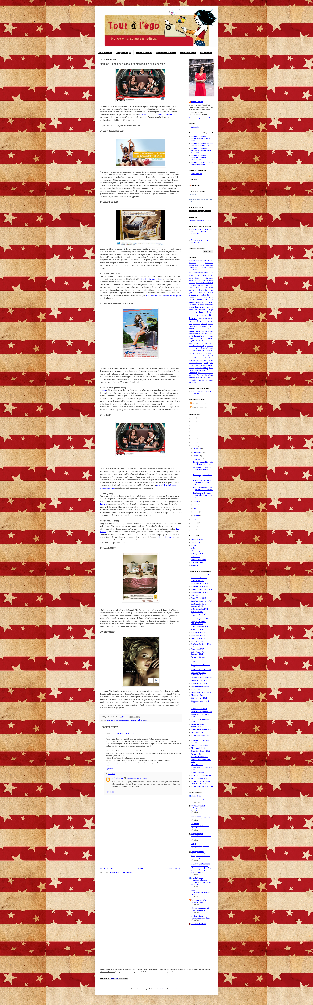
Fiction (196, 310)
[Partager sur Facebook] (137, 717)
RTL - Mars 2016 (197, 595)
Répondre (109, 769)
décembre (197, 449)
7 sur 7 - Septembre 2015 (200, 619)
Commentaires (197, 407)
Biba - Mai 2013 (197, 732)
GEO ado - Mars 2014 (199, 698)
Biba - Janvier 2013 (198, 748)
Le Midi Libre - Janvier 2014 (201, 712)
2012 (194, 526)
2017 (194, 439)
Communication (201, 283)
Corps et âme (209, 285)
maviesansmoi (196, 816)
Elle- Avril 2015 (197, 641)
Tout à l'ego (192, 194)
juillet (196, 501)
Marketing (196, 343)
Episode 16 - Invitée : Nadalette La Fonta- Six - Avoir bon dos (200, 157)
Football (202, 310)
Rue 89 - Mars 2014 (198, 689)
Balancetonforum (207, 267)
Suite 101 (194, 565)
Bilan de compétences (204, 270)
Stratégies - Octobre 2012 (200, 751)
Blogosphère (208, 272)
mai (195, 508)
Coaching (192, 283)
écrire (211, 297)
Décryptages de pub (123, 52)
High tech (192, 321)
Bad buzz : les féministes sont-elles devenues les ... (202, 495)
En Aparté (195, 824)
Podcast (203, 358)
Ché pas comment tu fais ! (200, 908)
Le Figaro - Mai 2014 (199, 683)
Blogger (178, 989)
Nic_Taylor (163, 989)
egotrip (200, 300)
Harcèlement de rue (205, 318)
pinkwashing (193, 358)
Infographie (196, 324)
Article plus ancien (174, 868)
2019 (194, 432)
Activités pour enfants (204, 260)
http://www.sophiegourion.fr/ (200, 220)
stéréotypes (193, 368)
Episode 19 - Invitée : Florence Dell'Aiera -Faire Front (200, 138)
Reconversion (208, 360)
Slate (193, 548)
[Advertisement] (140, 848)
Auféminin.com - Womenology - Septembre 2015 (200, 614)
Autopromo (193, 267)
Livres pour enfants (201, 338)
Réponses (111, 774)
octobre (197, 456)
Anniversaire (209, 263)
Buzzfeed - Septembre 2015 (201, 601)
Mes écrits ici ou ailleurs (201, 351)
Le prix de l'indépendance (200, 846)
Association (209, 265)
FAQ (205, 304)
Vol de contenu (207, 380)
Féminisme (133, 720)
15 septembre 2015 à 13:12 (137, 778)
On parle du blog (205, 353)
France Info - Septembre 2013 (202, 729)
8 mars (192, 260)
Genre (204, 315)
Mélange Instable (197, 852)
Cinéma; (210, 280)
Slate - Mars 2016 (197, 581)
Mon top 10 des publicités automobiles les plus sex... (202, 482)
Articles (195, 403)
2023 (194, 418)
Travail (211, 368)
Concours (209, 283)
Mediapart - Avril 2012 (199, 757)
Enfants (210, 302)
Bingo (190, 272)
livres (211, 336)
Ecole (205, 297)
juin (195, 505)
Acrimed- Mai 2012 (198, 754)
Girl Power (140, 720)
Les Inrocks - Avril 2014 (200, 686)
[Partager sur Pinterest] (139, 717)
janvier (196, 515)
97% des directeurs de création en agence (163, 296)
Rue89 (193, 545)
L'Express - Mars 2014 (199, 695)
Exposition (192, 305)
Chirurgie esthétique (201, 280)
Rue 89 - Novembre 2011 (200, 772)
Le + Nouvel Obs (197, 562)
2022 (194, 421)
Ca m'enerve (111, 720)
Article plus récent (107, 868)
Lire (206, 336)
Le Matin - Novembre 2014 (201, 670)
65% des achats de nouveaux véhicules (155, 115)
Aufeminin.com (196, 542)
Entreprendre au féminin (166, 52)
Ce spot (103, 390)
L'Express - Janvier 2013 (200, 745)
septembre (198, 459)
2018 (194, 435)
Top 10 (147, 720)
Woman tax (192, 382)
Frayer (193, 844)
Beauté (191, 270)
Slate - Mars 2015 (197, 649)
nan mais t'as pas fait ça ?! (200, 818)
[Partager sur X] (134, 717)
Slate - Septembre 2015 (199, 609)
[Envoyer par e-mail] (130, 717)
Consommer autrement (196, 285)
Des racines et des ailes (203, 292)
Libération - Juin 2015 (199, 635)
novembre (198, 452)
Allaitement (192, 263)
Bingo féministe (198, 272)
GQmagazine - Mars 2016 (200, 575)
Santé (206, 363)
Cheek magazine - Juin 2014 (201, 678)
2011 (194, 530)
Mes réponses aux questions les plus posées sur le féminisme (201, 232)
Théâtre (200, 368)
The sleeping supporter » (151, 279)
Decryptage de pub (122, 720)
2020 (194, 428)
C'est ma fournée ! (198, 806)
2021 (194, 425)
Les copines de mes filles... (200, 918)
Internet (204, 324)
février (196, 512)
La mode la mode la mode (204, 331)
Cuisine (191, 287)
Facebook (200, 305)
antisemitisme (193, 265)
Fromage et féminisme (144, 52)
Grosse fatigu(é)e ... (198, 910)
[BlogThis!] (132, 717)
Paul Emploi (208, 356)
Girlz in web (195, 557)
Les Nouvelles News (198, 560)
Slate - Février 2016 (198, 598)
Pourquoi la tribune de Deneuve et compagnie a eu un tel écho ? (201, 882)
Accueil (140, 868)
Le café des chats (197, 902)
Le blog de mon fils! (198, 900)
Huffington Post (197, 554)
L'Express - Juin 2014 (199, 680)
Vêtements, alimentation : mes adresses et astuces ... (202, 469)
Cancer (191, 278)
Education (192, 300)
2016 (194, 442)
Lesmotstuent (199, 336)
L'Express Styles (197, 539)
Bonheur (191, 275)
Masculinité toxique (199, 346)
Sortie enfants (208, 365)
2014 (194, 519)
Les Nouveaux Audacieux (200, 864)
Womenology (196, 551)
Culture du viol (201, 287)
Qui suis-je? (195, 127)
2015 (194, 446)
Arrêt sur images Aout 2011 (201, 778)
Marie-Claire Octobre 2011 (201, 775)
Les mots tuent (196, 174)
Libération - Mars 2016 (199, 583)
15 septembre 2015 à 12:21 (123, 733)
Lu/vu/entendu (196, 341)
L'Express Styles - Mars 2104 (201, 692)
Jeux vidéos (203, 326)
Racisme (199, 360)
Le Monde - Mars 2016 (199, 586)
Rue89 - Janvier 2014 (199, 709)
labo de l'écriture (195, 334)
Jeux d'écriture (206, 52)
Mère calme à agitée (188, 52)
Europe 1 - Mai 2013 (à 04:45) (202, 786)
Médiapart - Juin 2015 (199, 632)
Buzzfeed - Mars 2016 (199, 578)
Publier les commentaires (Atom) (122, 872)
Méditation (210, 346)
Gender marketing (105, 52)
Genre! (193, 890)
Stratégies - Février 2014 (200, 706)
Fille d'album (196, 796)
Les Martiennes (197, 878)
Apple (202, 265)
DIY (200, 297)
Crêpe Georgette (197, 834)
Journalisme (201, 329)
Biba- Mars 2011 (197, 765)
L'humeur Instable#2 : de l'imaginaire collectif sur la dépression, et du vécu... (200, 856)
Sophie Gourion (117, 778)
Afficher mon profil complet (199, 118)
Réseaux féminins (195, 363)
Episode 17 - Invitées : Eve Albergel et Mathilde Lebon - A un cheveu (201, 150)
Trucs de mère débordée (197, 370)
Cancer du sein (201, 278)
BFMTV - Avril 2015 (198, 638)
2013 (194, 523)
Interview (210, 324)
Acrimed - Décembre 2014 (201, 657)
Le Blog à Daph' (197, 916)
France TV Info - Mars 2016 (201, 589)
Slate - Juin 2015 (197, 630)
